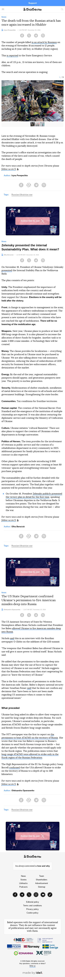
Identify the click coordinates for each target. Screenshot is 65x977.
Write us (32, 966)
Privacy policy (32, 909)
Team (41, 876)
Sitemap (41, 887)
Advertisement (41, 883)
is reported (12, 56)
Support (32, 3)
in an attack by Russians (44, 42)
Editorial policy (32, 902)
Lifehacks (23, 883)
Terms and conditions (32, 905)
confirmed (14, 768)
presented (7, 270)
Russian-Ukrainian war (21, 194)
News (23, 876)
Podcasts (23, 887)
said (12, 638)
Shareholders (41, 880)
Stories (23, 880)
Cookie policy (32, 913)
